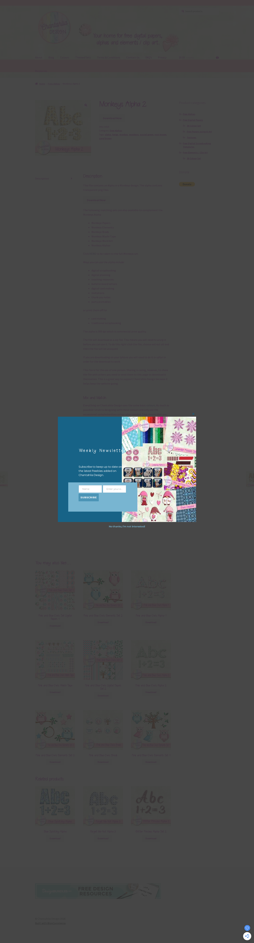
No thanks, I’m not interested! (127, 526)
